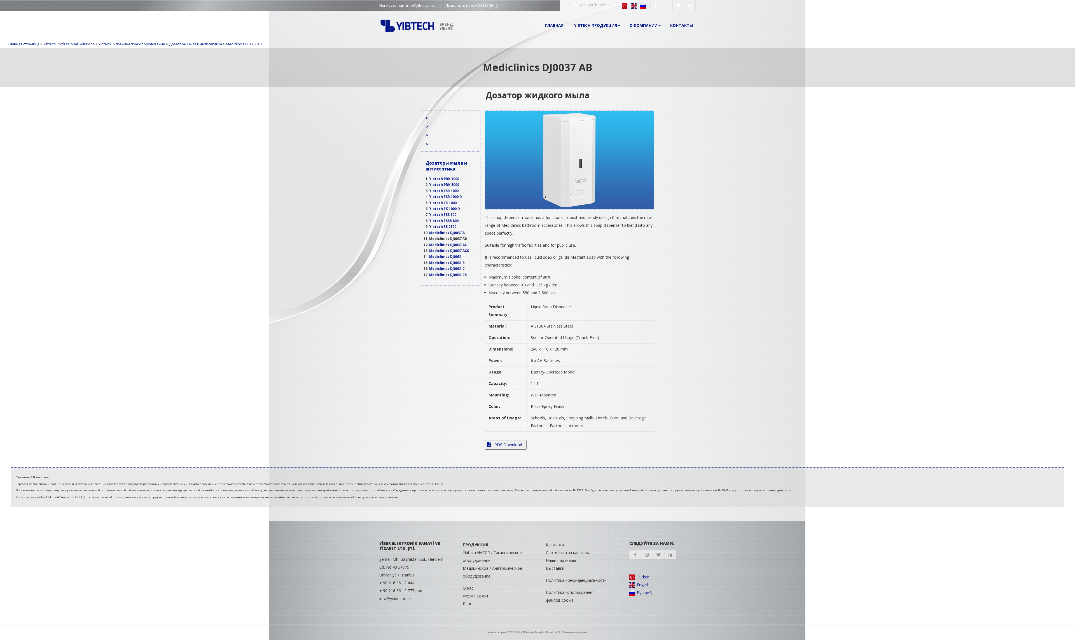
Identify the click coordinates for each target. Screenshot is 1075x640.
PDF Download (507, 444)
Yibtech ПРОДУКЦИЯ (595, 25)
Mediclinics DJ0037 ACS (449, 250)
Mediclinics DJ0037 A (447, 232)
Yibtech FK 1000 (443, 202)
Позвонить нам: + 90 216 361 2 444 (474, 5)
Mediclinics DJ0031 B (447, 262)
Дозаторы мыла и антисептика (446, 165)
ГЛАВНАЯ (554, 25)
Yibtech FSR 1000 (444, 190)
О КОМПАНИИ (644, 25)
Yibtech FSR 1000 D (445, 196)
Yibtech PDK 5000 (444, 184)
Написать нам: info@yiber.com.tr (407, 5)
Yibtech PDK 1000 (444, 178)
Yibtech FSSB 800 (444, 220)
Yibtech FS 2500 (442, 226)
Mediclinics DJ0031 (445, 256)
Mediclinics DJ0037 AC (448, 244)
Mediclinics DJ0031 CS (448, 274)
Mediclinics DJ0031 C (447, 268)
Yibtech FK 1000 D (444, 208)
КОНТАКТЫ (681, 25)
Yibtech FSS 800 (442, 214)
